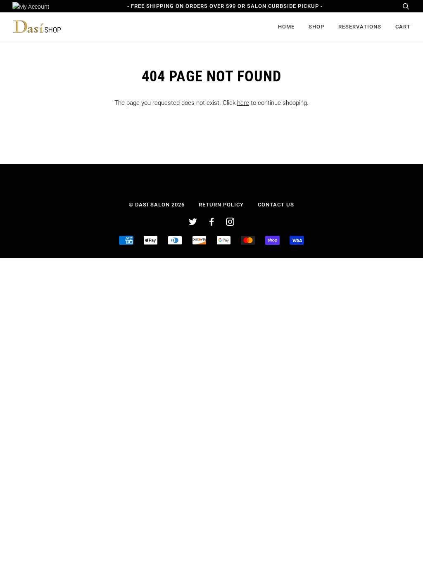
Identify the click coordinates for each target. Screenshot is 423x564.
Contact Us (276, 204)
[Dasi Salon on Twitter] (193, 223)
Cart (403, 27)
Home (286, 27)
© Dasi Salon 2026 (157, 204)
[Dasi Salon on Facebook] (211, 223)
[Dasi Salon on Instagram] (230, 223)
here (243, 103)
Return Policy (221, 204)
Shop (316, 27)
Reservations (359, 27)
